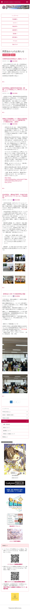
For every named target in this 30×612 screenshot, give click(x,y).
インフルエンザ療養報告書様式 (14, 564)
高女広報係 (14, 61)
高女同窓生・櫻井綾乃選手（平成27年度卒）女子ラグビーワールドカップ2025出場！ (15, 196)
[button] (15, 19)
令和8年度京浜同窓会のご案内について (14, 59)
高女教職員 (17, 296)
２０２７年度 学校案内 (14, 541)
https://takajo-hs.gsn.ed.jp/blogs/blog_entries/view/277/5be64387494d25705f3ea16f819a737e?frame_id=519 (16, 180)
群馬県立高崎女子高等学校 (12, 2)
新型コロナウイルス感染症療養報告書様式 (15, 581)
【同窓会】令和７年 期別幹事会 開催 (13, 294)
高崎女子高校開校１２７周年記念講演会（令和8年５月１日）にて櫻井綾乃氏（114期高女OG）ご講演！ (14, 120)
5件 (13, 55)
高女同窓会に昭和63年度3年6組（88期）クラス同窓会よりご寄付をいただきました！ (14, 89)
